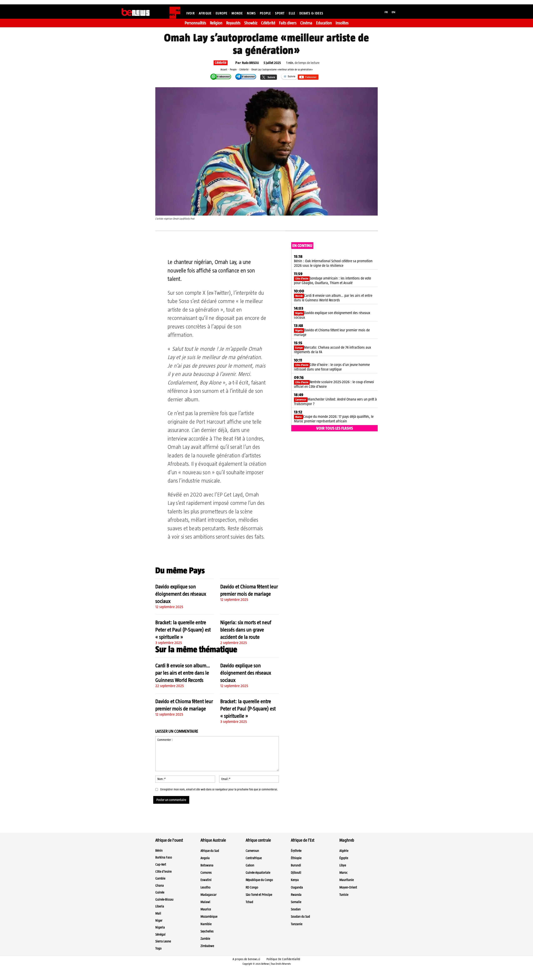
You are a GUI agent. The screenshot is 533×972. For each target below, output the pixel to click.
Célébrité (220, 62)
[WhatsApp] (207, 247)
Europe (299, 347)
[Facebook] (187, 247)
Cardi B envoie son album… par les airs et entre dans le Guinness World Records (182, 673)
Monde (299, 295)
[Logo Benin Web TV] (136, 12)
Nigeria (299, 313)
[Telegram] (216, 247)
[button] (406, 11)
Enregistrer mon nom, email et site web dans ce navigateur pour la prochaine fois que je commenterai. (219, 789)
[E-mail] (226, 247)
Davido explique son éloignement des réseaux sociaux (180, 594)
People (233, 69)
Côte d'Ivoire (301, 278)
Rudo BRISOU (250, 63)
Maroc (298, 416)
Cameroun (300, 399)
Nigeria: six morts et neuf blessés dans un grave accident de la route (245, 629)
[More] (245, 247)
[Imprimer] (235, 247)
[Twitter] (197, 247)
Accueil (223, 69)
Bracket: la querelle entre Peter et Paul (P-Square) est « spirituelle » (183, 629)
